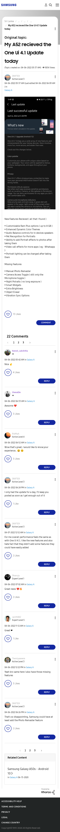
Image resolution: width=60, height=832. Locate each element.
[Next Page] (29, 342)
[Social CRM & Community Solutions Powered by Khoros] (48, 791)
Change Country (10, 822)
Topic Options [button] (50, 29)
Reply (47, 381)
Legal (4, 817)
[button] (50, 77)
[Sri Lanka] (8, 4)
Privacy (5, 812)
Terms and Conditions (13, 806)
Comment (46, 322)
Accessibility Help (11, 801)
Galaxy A (8, 90)
